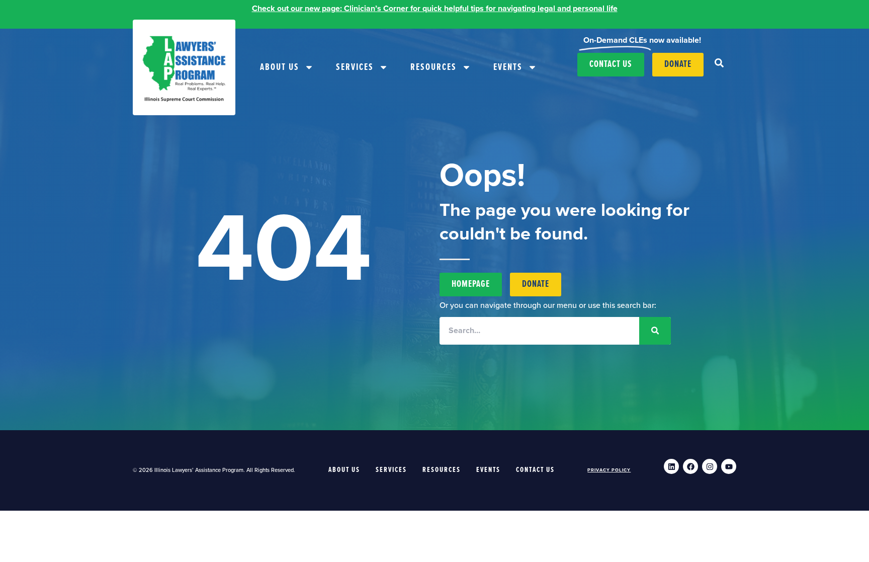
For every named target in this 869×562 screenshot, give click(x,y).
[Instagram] (709, 466)
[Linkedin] (671, 466)
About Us (279, 67)
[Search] (655, 331)
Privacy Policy (609, 470)
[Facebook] (690, 466)
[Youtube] (728, 466)
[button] (719, 62)
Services (355, 67)
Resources (433, 67)
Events (508, 67)
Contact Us (535, 470)
